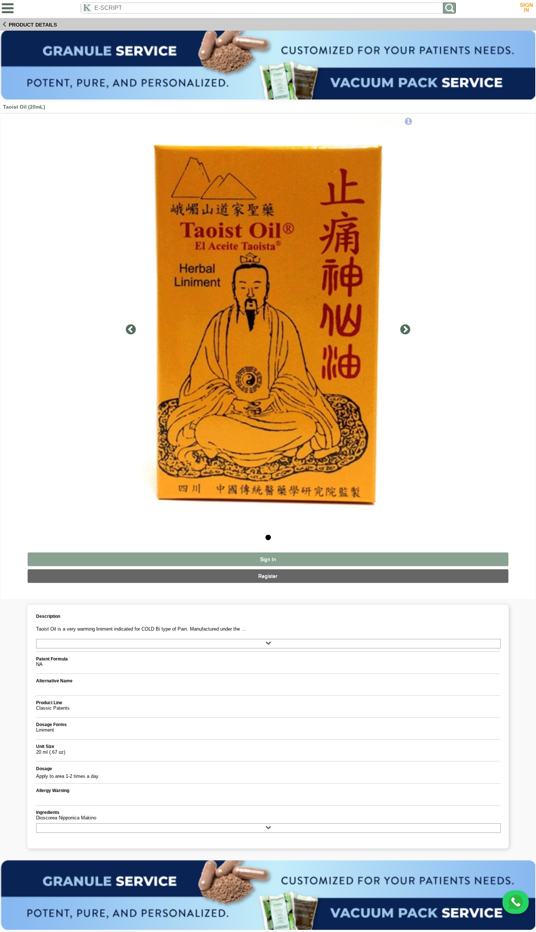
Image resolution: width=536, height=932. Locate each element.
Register (267, 576)
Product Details (33, 25)
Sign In (268, 559)
